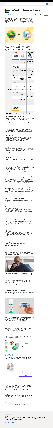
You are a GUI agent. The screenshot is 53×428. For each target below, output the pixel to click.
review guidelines (46, 15)
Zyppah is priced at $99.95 (10, 354)
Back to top (6, 413)
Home (5, 6)
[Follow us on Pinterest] (13, 422)
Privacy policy (24, 426)
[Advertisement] (42, 31)
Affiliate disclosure (19, 426)
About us (6, 426)
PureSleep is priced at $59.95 (10, 355)
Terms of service (15, 426)
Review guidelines (10, 426)
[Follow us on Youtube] (8, 422)
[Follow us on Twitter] (12, 422)
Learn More (47, 14)
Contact (27, 426)
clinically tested (7, 129)
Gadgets (8, 6)
